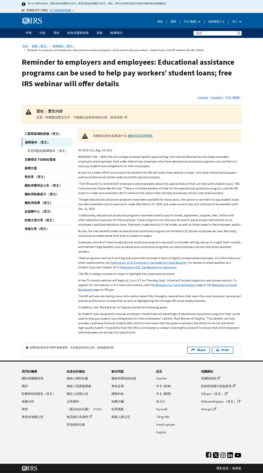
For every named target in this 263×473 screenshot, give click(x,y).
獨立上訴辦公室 (77, 394)
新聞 (173, 21)
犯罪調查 (117, 409)
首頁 (25, 46)
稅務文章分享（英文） (40, 220)
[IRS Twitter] (216, 454)
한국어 (160, 401)
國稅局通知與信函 (123, 378)
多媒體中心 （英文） (39, 211)
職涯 (25, 386)
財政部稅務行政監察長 (216, 386)
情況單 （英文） (36, 177)
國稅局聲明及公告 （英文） (43, 185)
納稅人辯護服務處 (79, 386)
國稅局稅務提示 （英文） (42, 194)
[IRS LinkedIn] (230, 454)
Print (225, 350)
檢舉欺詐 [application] (116, 33)
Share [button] (201, 350)
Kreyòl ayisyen (165, 425)
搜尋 (238, 33)
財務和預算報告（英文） (39, 394)
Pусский (161, 409)
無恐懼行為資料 (77, 417)
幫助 (160, 21)
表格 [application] (99, 33)
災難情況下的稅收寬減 (40, 159)
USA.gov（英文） (212, 394)
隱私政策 (222, 468)
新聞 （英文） (40, 46)
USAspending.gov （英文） (219, 401)
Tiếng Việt (163, 417)
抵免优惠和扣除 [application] (78, 33)
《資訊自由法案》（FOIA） (85, 409)
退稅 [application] (56, 33)
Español (216, 97)
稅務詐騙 (117, 401)
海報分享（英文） (37, 229)
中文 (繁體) (190, 21)
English (203, 97)
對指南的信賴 (76, 425)
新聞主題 (31, 168)
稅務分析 (28, 401)
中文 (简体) (232, 97)
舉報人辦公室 (120, 417)
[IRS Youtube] (238, 454)
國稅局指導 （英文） (39, 203)
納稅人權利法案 (77, 378)
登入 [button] (235, 21)
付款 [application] (42, 33)
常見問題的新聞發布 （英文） (48, 151)
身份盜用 (117, 386)
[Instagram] (223, 454)
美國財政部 (208, 378)
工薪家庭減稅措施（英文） (43, 134)
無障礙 (236, 468)
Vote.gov (207, 409)
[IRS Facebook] (208, 454)
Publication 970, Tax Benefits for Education (148, 267)
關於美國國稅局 (32, 378)
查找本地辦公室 (32, 417)
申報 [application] (29, 33)
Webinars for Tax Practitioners (175, 285)
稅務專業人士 (216, 21)
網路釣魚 (117, 394)
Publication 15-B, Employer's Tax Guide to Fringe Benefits (149, 263)
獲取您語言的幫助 (140, 136)
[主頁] (32, 19)
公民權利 (73, 401)
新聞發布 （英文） (64, 46)
